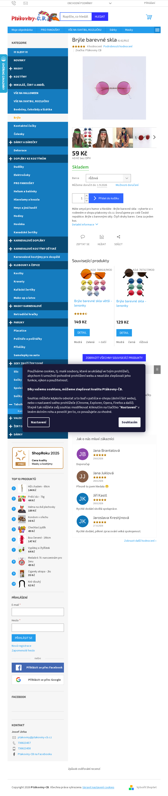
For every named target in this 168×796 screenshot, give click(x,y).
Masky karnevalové (28, 306)
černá (131, 342)
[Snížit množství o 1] (87, 200)
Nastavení (38, 422)
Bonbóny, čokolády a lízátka (33, 110)
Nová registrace (21, 646)
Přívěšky (19, 347)
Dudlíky (19, 167)
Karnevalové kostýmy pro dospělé (37, 257)
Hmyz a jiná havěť (25, 208)
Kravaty (19, 282)
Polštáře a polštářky (28, 339)
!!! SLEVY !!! (21, 52)
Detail (81, 332)
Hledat (100, 16)
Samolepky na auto (27, 355)
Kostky (18, 273)
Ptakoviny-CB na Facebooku (35, 754)
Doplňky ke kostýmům (30, 159)
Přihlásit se (23, 638)
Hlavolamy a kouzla (27, 200)
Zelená (90, 342)
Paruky (19, 322)
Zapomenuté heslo (23, 651)
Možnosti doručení (127, 185)
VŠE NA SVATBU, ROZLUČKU (31, 101)
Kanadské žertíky (25, 232)
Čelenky (19, 134)
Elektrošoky (22, 175)
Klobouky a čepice (27, 265)
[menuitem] (22, 30)
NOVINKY (19, 60)
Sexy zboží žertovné (28, 363)
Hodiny (18, 216)
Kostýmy (20, 77)
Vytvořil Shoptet (147, 787)
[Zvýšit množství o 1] (87, 196)
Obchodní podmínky (79, 3)
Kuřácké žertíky (24, 290)
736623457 (24, 743)
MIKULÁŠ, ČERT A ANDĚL (29, 85)
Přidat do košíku (109, 198)
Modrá (78, 342)
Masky (18, 69)
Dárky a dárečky (25, 142)
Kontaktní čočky (25, 126)
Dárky (18, 435)
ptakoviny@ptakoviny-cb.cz (35, 737)
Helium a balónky (25, 191)
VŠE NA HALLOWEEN (26, 93)
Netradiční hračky (26, 314)
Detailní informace (83, 225)
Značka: (88, 50)
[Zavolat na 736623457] (18, 3)
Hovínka (19, 224)
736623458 (24, 748)
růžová (143, 342)
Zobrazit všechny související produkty (114, 357)
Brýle (17, 118)
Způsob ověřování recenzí (84, 769)
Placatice (20, 331)
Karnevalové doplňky (29, 241)
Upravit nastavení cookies (98, 787)
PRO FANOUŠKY (24, 183)
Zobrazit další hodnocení (139, 541)
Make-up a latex (24, 298)
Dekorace (20, 150)
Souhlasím (129, 422)
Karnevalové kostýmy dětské (35, 249)
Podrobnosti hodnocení (117, 47)
